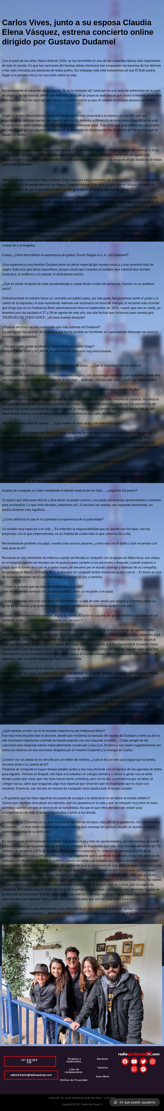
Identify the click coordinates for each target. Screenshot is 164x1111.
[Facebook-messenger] (143, 1069)
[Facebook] (125, 1061)
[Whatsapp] (134, 1069)
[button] (30, 1061)
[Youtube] (134, 1061)
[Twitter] (143, 1061)
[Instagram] (152, 1061)
